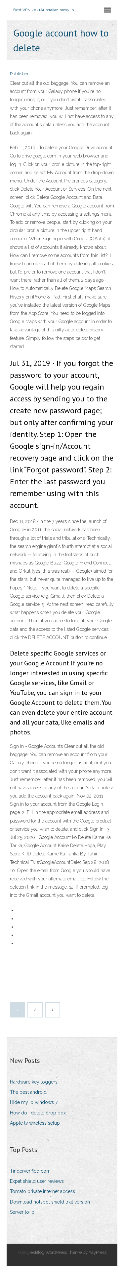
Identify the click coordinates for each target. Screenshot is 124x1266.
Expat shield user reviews (37, 1181)
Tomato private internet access (42, 1191)
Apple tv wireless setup (35, 1123)
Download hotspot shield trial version (50, 1202)
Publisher (19, 73)
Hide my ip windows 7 (34, 1102)
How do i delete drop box (38, 1112)
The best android (28, 1092)
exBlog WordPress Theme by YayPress (68, 1252)
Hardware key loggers (34, 1082)
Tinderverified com (30, 1171)
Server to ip (22, 1212)
